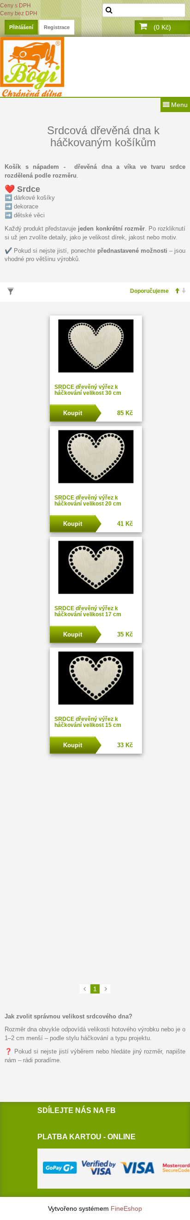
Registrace (57, 27)
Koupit (72, 413)
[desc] (181, 291)
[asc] (174, 291)
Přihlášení (21, 27)
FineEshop (126, 1208)
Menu (178, 104)
